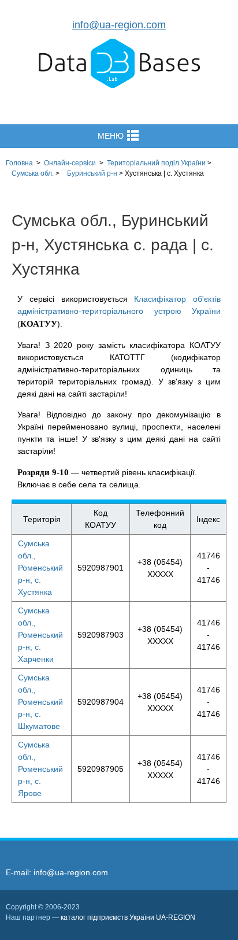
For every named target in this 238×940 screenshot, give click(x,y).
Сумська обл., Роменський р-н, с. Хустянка (40, 568)
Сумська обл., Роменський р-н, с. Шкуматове (40, 702)
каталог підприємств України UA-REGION (128, 917)
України (156, 163)
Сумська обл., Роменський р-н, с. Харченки (40, 635)
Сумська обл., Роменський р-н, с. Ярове (40, 769)
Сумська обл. (33, 173)
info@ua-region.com (119, 25)
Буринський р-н (92, 173)
